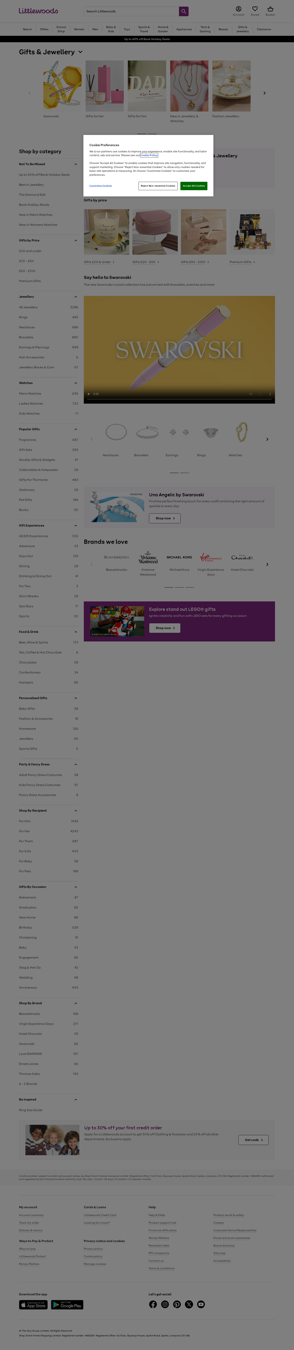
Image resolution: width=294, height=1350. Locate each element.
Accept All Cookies (194, 185)
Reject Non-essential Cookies (158, 185)
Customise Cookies (100, 185)
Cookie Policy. (149, 155)
